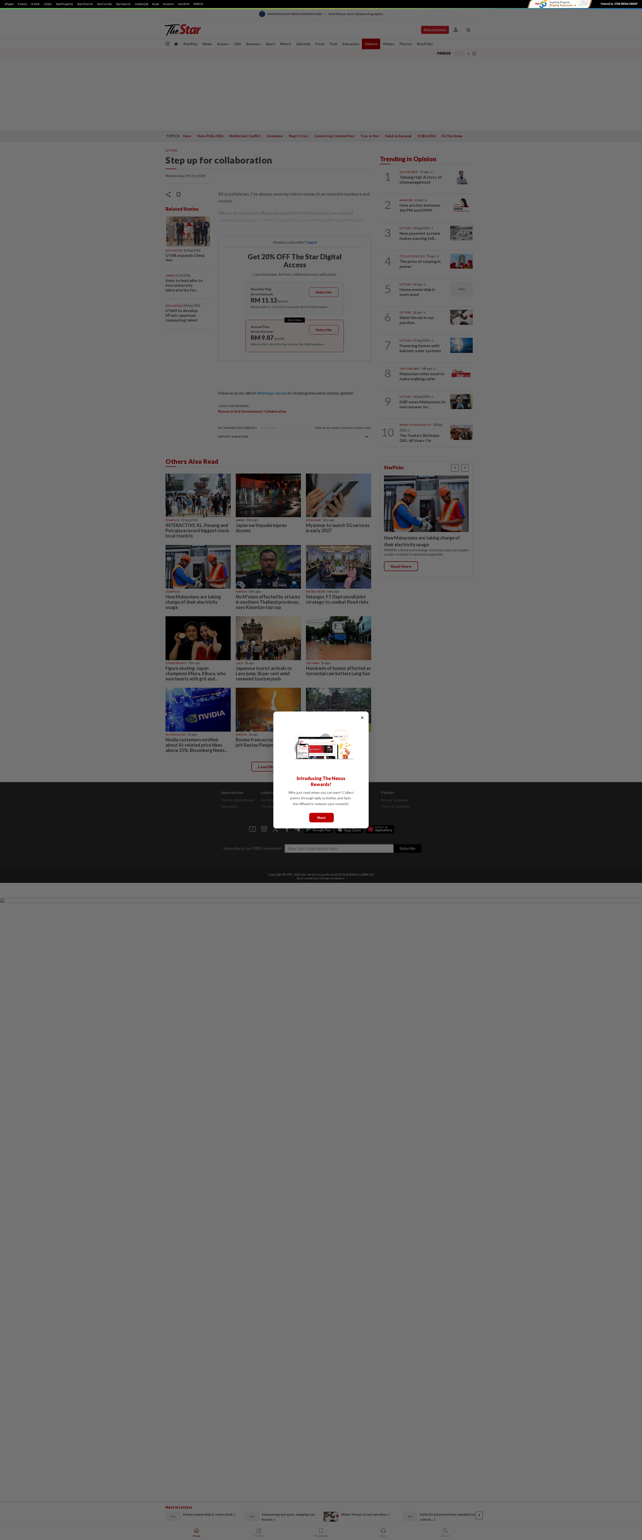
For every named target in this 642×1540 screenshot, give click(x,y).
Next (321, 817)
